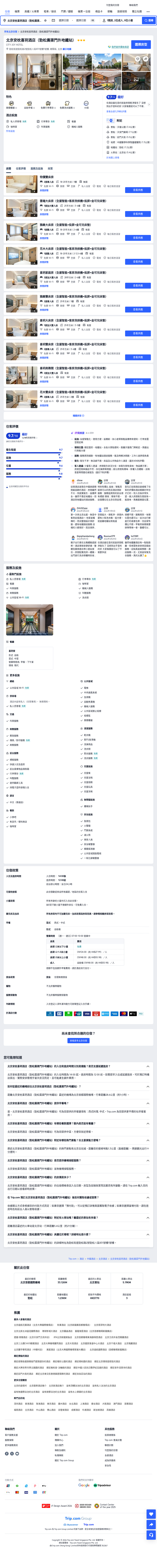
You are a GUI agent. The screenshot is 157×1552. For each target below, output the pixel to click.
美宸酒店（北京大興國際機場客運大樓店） (66, 1349)
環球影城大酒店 (49, 1331)
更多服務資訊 (11, 1445)
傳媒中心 (59, 1440)
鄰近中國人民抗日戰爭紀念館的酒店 (90, 1367)
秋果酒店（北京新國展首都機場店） (74, 1325)
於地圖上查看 (112, 157)
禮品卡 (99, 11)
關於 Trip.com (61, 1435)
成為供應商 (110, 1460)
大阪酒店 (106, 1403)
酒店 (82, 1259)
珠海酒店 (40, 1403)
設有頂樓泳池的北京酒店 (78, 1385)
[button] (124, 5)
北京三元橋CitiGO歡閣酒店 (26, 1343)
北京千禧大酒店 (114, 1343)
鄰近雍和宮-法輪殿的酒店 (58, 1367)
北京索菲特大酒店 (102, 1325)
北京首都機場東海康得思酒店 (88, 1337)
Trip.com (73, 1259)
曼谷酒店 (95, 1403)
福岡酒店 (18, 1410)
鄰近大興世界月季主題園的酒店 (29, 1367)
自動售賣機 (89, 702)
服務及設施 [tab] (37, 168)
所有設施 (10, 131)
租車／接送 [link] (50, 11)
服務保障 (9, 1440)
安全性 (108, 1465)
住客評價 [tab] (21, 168)
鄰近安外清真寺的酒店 (121, 1367)
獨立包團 (137, 11)
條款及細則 (60, 1450)
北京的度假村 (20, 1385)
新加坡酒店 (98, 1410)
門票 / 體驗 (67, 11)
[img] (34, 72)
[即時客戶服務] (151, 1535)
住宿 (7, 11)
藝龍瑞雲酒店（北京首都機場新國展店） (94, 1331)
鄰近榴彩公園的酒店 (62, 1361)
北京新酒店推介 (56, 1385)
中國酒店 (91, 1259)
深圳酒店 (18, 1403)
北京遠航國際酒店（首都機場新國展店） (109, 1349)
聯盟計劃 (109, 1445)
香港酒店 (29, 1403)
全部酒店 (109, 1455)
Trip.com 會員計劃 (113, 1440)
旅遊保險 (122, 11)
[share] (151, 1524)
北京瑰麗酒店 (130, 1343)
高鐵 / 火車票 (32, 11)
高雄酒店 (111, 1410)
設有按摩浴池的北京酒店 (54, 1392)
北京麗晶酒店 (66, 1331)
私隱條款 (59, 1455)
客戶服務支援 (11, 1435)
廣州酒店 (62, 1403)
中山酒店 (40, 1410)
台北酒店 (73, 1403)
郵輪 (109, 11)
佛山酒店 (51, 1410)
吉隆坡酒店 (63, 1410)
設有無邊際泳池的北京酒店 (27, 1392)
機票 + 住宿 (84, 11)
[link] (112, 5)
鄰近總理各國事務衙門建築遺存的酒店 (32, 1361)
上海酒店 (84, 1403)
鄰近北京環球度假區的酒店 (107, 1361)
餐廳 (12, 583)
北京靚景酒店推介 (37, 1385)
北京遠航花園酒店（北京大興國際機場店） (34, 1325)
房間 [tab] (8, 168)
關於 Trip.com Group (64, 1460)
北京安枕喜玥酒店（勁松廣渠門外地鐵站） (41, 40)
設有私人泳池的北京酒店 (104, 1385)
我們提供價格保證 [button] (120, 47)
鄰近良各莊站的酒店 (82, 1374)
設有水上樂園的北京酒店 (80, 1392)
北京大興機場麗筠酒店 (52, 1343)
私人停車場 (15, 579)
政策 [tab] (50, 168)
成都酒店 (75, 1410)
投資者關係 (110, 1435)
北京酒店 (103, 1259)
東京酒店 (51, 1403)
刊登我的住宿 (111, 1450)
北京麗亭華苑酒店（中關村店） (29, 1349)
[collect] (151, 1514)
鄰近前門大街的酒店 (23, 1374)
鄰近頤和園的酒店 (83, 1361)
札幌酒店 (86, 1410)
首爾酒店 (128, 1403)
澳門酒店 (117, 1403)
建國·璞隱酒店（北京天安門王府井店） (32, 1337)
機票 (17, 11)
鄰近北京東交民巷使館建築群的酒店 (53, 1374)
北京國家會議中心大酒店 (92, 1343)
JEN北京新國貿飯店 (63, 1337)
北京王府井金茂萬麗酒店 (116, 1337)
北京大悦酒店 (71, 1343)
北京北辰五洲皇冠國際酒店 (27, 1331)
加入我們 (59, 1445)
